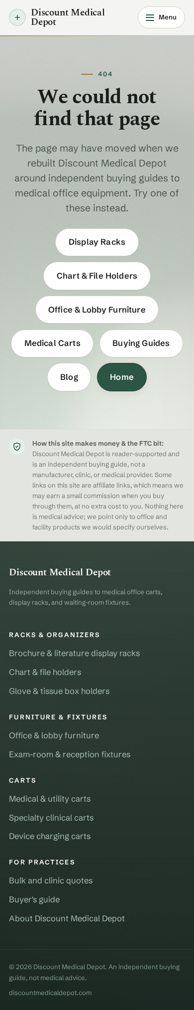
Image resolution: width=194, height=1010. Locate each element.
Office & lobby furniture (54, 735)
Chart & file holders (45, 672)
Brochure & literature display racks (74, 653)
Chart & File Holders (97, 276)
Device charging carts (50, 836)
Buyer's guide (34, 899)
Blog (69, 377)
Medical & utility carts (50, 799)
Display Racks (97, 242)
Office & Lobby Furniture (97, 310)
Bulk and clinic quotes (51, 880)
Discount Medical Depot (68, 17)
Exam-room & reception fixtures (69, 754)
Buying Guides (141, 343)
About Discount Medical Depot (67, 918)
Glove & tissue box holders (59, 691)
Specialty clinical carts (51, 818)
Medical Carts (52, 343)
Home (122, 377)
